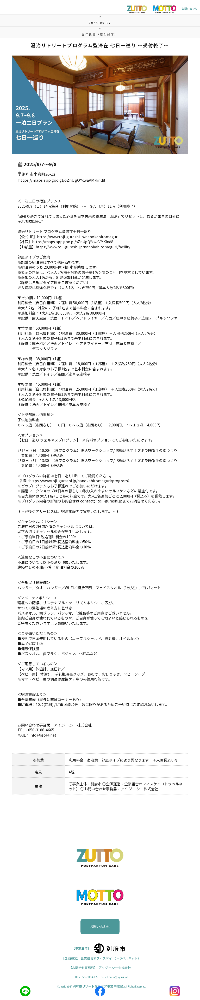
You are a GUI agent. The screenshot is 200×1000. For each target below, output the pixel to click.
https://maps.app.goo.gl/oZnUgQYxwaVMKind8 (61, 180)
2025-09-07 (100, 23)
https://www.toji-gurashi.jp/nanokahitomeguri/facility (83, 246)
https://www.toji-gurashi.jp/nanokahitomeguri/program (78, 480)
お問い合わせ (189, 8)
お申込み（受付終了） (100, 34)
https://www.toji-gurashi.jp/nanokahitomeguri (77, 236)
